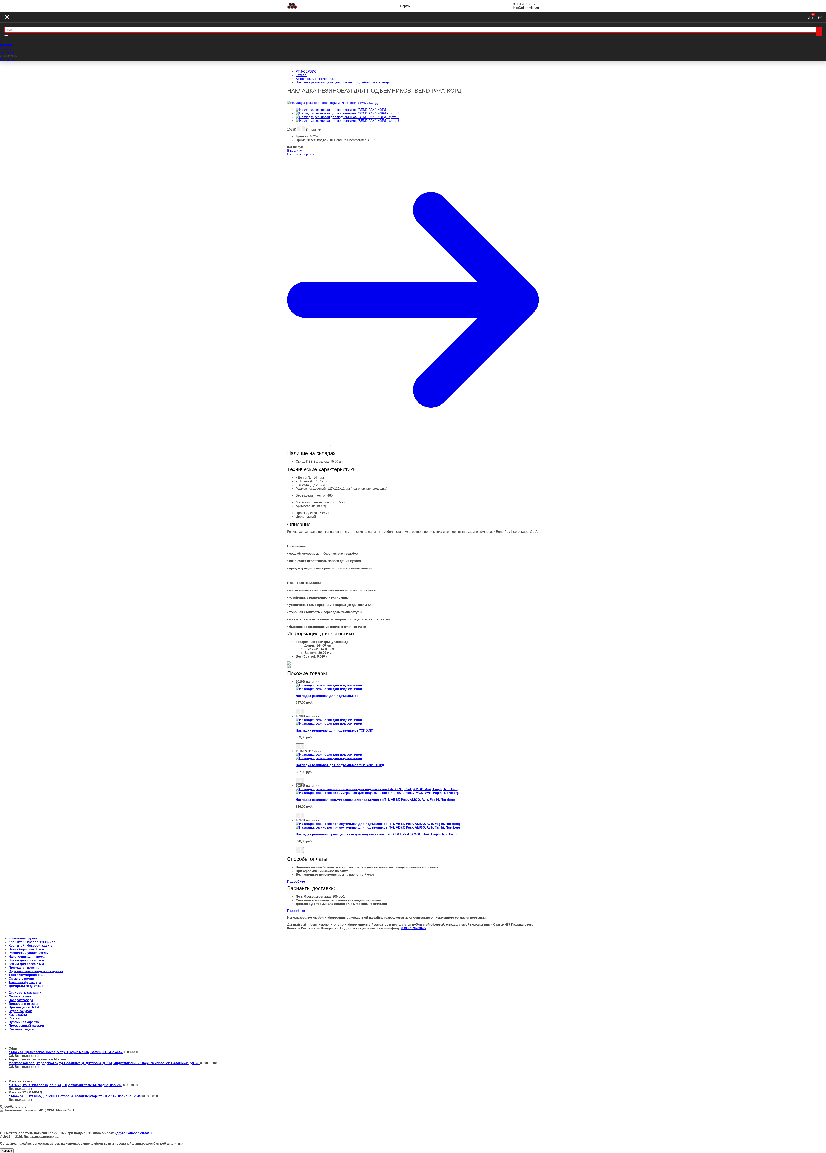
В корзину (294, 150)
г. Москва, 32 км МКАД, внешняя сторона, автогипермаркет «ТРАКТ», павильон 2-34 (75, 1096)
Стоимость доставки (25, 992)
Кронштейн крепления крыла (32, 942)
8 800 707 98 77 (524, 4)
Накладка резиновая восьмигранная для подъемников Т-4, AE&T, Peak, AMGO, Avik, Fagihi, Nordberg (375, 799)
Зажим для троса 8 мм (26, 964)
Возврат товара (21, 1000)
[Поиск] (819, 31)
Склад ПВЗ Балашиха (312, 461)
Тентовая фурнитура (25, 982)
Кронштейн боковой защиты (31, 945)
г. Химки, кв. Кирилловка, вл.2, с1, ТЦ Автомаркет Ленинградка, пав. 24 (65, 1085)
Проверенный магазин (26, 1025)
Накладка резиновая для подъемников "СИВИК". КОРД (340, 765)
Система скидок (21, 1029)
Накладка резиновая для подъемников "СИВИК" (335, 730)
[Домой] (292, 6)
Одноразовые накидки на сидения (36, 971)
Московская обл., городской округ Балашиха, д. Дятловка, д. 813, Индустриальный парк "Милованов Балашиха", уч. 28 (104, 1063)
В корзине (300, 154)
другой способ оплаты (134, 1133)
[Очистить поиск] (6, 35)
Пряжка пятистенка (24, 967)
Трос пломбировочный (27, 975)
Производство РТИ (24, 1007)
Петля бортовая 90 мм (26, 949)
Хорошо (7, 1150)
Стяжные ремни (21, 978)
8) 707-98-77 (413, 928)
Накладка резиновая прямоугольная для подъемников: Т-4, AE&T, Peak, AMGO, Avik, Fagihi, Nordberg (376, 834)
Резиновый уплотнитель (28, 953)
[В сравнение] (301, 128)
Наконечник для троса (26, 956)
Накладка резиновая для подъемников (327, 696)
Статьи (14, 1018)
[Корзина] (819, 17)
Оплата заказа (20, 996)
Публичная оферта (24, 1022)
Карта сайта (18, 1014)
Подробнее (296, 881)
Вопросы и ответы (23, 1003)
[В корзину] (417, 706)
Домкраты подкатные (26, 986)
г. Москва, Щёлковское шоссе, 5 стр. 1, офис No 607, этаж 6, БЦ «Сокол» (66, 1052)
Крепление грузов (23, 938)
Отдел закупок (20, 1011)
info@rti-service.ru (526, 7)
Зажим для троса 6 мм (26, 960)
